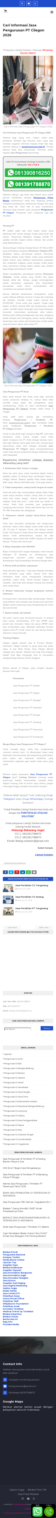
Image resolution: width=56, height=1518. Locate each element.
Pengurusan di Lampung (15, 1111)
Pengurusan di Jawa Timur (16, 1097)
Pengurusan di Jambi (14, 1082)
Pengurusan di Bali (12, 1063)
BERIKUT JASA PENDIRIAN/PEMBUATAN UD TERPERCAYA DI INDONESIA (26, 1219)
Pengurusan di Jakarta (14, 1078)
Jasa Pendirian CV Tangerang (31, 885)
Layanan (8, 1054)
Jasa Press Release (28, 1494)
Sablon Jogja (17, 1489)
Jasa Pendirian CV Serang (29, 896)
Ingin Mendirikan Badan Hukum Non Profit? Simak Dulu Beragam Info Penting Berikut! (25, 1234)
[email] (28, 3)
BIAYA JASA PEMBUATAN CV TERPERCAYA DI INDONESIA (26, 1194)
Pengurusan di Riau (13, 1130)
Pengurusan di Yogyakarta (16, 1144)
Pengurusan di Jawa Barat (16, 1087)
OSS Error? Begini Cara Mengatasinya (21, 1168)
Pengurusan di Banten (14, 863)
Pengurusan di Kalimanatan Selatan (20, 1101)
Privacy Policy (9, 1513)
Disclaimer (20, 1513)
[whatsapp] (35, 3)
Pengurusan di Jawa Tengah (17, 1092)
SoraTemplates (19, 1504)
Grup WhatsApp (32, 798)
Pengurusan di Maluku (14, 1115)
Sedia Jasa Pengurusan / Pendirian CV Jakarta (26, 1227)
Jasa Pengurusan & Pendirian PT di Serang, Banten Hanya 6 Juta (24, 1160)
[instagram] (22, 3)
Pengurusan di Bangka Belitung (19, 1068)
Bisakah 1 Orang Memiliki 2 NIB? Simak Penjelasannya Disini (22, 1210)
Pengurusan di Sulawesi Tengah (18, 1134)
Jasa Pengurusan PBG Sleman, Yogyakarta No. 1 (27, 1202)
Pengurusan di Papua (14, 1125)
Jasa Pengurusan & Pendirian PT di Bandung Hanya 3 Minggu (25, 1176)
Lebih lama (43, 928)
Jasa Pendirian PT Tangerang (31, 908)
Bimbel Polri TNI (37, 1489)
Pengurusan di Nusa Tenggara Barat (20, 1120)
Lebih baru (12, 928)
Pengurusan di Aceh (13, 1059)
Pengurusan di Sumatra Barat (17, 1139)
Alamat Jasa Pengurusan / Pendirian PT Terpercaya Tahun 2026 (22, 1185)
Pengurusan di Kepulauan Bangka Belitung (24, 1106)
